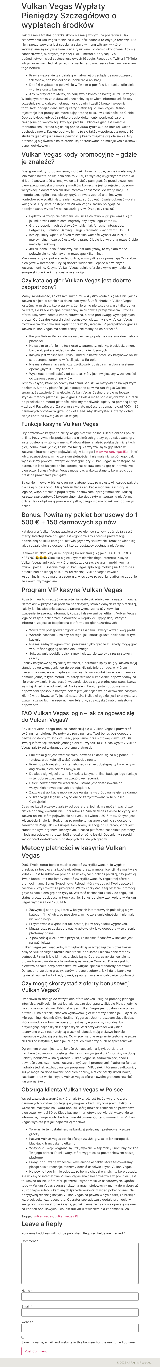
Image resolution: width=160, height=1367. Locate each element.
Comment (29, 1241)
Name (27, 1290)
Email (26, 1306)
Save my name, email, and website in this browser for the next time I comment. (79, 1342)
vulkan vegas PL (67, 1216)
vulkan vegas (43, 1216)
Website (27, 1322)
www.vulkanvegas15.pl (112, 452)
